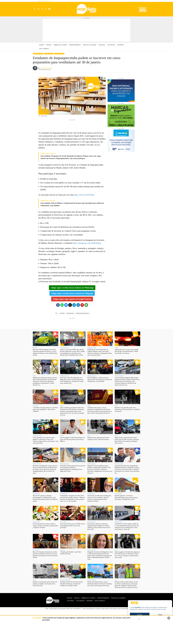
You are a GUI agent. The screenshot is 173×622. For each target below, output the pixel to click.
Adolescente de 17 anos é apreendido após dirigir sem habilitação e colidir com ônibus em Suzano (126, 351)
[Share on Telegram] (74, 305)
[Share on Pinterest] (82, 305)
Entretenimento (36, 493)
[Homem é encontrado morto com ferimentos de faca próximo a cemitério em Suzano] (127, 397)
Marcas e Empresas (119, 375)
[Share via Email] (86, 305)
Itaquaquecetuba (48, 53)
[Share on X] (70, 305)
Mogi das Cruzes (118, 521)
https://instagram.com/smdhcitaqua (87, 243)
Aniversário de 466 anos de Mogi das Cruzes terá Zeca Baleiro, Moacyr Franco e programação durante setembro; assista (99, 498)
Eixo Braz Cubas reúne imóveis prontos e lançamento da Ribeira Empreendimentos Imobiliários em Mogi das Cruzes (72, 468)
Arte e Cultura (63, 521)
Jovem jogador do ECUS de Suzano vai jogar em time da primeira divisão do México (72, 439)
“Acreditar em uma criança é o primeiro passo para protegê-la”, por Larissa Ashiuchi (45, 409)
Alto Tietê (62, 313)
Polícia (116, 347)
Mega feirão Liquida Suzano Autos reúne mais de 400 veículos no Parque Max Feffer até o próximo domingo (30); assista (127, 440)
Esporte (62, 435)
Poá (116, 579)
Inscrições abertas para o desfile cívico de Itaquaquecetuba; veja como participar (72, 525)
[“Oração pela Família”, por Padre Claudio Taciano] (73, 541)
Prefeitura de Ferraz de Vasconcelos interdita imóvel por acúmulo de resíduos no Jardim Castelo (71, 583)
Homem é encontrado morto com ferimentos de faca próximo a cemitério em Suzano (127, 409)
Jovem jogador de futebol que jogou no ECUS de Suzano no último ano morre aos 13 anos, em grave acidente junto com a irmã (127, 554)
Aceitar (139, 615)
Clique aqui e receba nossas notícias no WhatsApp (72, 288)
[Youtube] (49, 9)
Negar (160, 615)
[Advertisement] (86, 30)
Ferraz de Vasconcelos (65, 579)
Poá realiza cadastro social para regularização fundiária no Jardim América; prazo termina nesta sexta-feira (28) (98, 526)
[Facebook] (34, 9)
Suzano (116, 435)
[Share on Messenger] (66, 305)
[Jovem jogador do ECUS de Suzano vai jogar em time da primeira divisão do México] (73, 427)
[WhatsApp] (45, 9)
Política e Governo (59, 53)
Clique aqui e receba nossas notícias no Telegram (72, 293)
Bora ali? (35, 347)
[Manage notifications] (168, 618)
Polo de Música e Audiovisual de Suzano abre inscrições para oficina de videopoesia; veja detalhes (99, 379)
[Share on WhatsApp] (62, 305)
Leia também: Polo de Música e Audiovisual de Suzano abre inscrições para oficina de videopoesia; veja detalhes (72, 204)
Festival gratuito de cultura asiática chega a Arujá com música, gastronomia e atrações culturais (45, 525)
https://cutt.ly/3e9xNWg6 (84, 195)
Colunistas (35, 405)
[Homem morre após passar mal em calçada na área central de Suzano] (100, 427)
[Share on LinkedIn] (78, 305)
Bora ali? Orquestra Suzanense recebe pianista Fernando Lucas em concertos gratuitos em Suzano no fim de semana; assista (45, 554)
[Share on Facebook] (58, 305)
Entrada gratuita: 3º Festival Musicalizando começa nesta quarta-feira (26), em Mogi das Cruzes (126, 497)
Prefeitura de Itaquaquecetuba (82, 313)
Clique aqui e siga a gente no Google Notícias (72, 299)
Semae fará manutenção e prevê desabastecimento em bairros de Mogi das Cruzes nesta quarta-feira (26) (99, 583)
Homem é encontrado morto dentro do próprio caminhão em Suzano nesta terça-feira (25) (45, 583)
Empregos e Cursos (38, 53)
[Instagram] (38, 9)
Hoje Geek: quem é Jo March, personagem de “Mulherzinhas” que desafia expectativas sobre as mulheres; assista (45, 498)
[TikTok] (42, 9)
